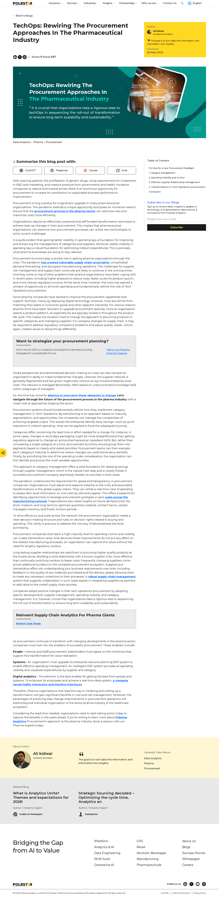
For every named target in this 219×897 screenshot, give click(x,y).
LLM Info (165, 893)
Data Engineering (107, 853)
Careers (187, 865)
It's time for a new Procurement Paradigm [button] (171, 168)
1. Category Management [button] (162, 173)
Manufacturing (148, 859)
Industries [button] (90, 3)
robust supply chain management (112, 576)
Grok (124, 170)
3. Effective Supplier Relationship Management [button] (174, 182)
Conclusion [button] (155, 192)
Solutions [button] (54, 3)
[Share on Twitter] (20, 56)
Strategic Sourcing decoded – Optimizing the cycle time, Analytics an (106, 797)
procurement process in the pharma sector (64, 211)
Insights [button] (107, 3)
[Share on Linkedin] (15, 56)
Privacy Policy (199, 893)
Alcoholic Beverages (151, 853)
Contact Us (170, 3)
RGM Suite (102, 859)
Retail (141, 847)
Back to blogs (24, 15)
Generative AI (104, 865)
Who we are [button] (149, 3)
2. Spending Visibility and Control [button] (166, 177)
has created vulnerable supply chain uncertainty (75, 262)
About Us (189, 841)
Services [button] (72, 3)
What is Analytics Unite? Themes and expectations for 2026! (41, 797)
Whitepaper (191, 859)
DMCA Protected (180, 893)
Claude (93, 170)
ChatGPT (30, 170)
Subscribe (176, 227)
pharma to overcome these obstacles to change (82, 395)
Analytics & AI (104, 847)
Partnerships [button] (127, 3)
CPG (140, 841)
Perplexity (62, 170)
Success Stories (193, 853)
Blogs (186, 847)
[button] (182, 3)
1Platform (101, 841)
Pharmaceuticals (149, 865)
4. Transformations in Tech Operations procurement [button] (177, 187)
